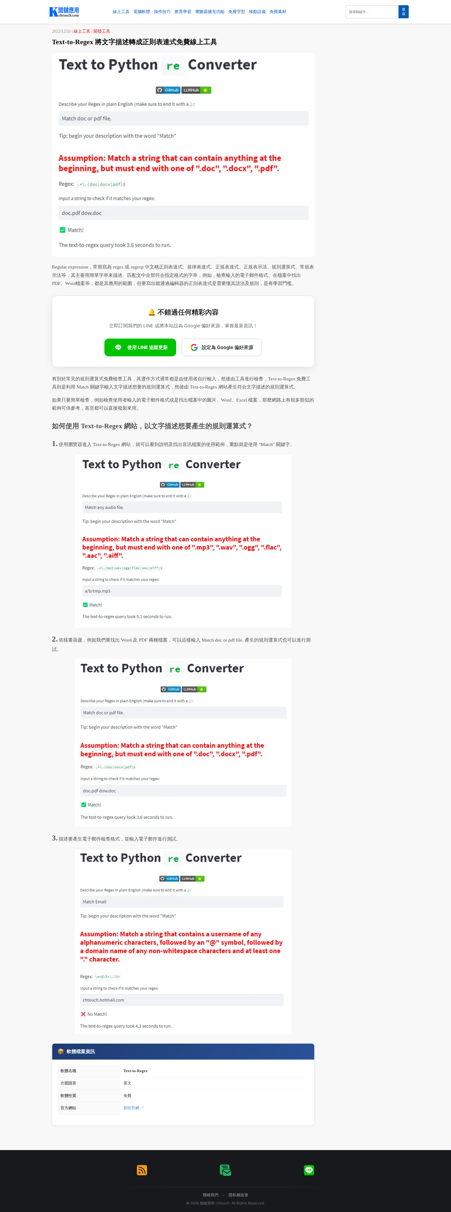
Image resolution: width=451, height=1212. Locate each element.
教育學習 (183, 11)
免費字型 (236, 11)
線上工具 (121, 11)
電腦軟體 (141, 11)
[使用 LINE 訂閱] (309, 1170)
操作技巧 (162, 11)
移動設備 (257, 11)
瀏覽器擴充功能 (209, 11)
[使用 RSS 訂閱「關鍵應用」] (142, 1170)
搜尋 (403, 11)
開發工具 (101, 31)
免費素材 (278, 11)
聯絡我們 (210, 1194)
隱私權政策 (238, 1194)
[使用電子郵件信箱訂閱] (225, 1170)
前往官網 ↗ (133, 1108)
